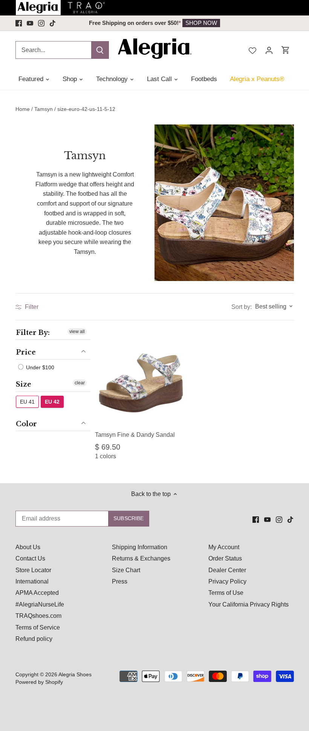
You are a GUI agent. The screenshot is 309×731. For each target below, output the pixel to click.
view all (77, 331)
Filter (30, 307)
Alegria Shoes (75, 674)
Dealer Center (227, 570)
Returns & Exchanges (141, 558)
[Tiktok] (52, 23)
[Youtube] (30, 23)
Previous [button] (76, 23)
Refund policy (33, 639)
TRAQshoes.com (38, 616)
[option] (154, 23)
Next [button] (233, 23)
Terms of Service (37, 627)
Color (26, 424)
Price (26, 352)
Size (23, 384)
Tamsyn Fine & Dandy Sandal (135, 435)
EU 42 (52, 402)
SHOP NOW (201, 23)
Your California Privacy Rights (248, 604)
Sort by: (241, 307)
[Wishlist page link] (252, 50)
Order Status (225, 558)
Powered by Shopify (39, 682)
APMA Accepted (37, 593)
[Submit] (100, 49)
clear (80, 382)
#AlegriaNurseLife (39, 604)
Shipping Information (139, 547)
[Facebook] (18, 23)
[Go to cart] (285, 50)
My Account (223, 547)
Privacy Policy (227, 581)
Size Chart (126, 570)
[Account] (269, 50)
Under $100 (39, 367)
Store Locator (33, 570)
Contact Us (30, 558)
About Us (27, 547)
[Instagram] (41, 23)
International (32, 581)
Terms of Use (225, 593)
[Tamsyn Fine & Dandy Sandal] (141, 378)
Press (119, 581)
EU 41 (27, 402)
